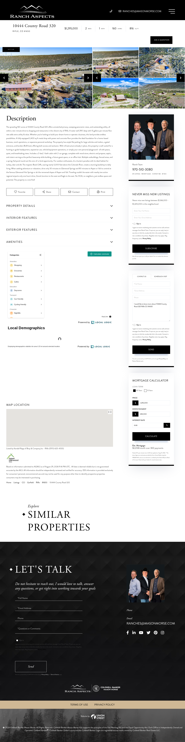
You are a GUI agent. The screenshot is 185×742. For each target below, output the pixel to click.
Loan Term (137, 387)
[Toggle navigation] (172, 11)
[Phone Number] (112, 11)
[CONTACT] (161, 40)
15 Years (150, 390)
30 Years (139, 390)
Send (151, 349)
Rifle (38, 482)
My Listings (136, 174)
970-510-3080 (142, 169)
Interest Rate (138, 420)
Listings (17, 482)
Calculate (151, 436)
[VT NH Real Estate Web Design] (92, 717)
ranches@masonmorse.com (141, 11)
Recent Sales (146, 174)
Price (134, 398)
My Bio (164, 174)
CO (23, 482)
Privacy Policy (147, 238)
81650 (44, 482)
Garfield (30, 482)
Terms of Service (136, 361)
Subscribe (151, 248)
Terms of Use (79, 705)
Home (8, 482)
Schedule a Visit (160, 276)
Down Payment (139, 409)
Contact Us (141, 276)
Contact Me (156, 174)
